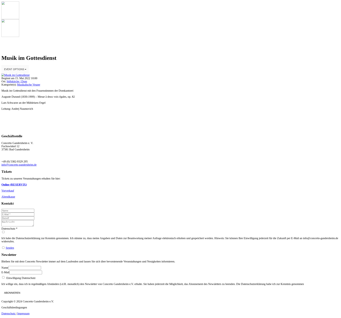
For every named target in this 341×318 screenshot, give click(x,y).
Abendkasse (8, 196)
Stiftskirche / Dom (17, 81)
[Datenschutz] (170, 232)
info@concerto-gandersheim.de (19, 164)
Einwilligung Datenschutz (20, 277)
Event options (14, 69)
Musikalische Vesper (28, 84)
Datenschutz (8, 313)
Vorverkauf (7, 190)
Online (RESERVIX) (14, 184)
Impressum (23, 313)
